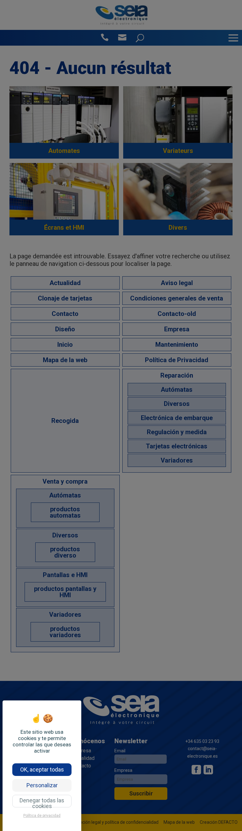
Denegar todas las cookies (42, 802)
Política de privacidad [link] (41, 815)
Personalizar (42, 785)
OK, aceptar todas (42, 769)
